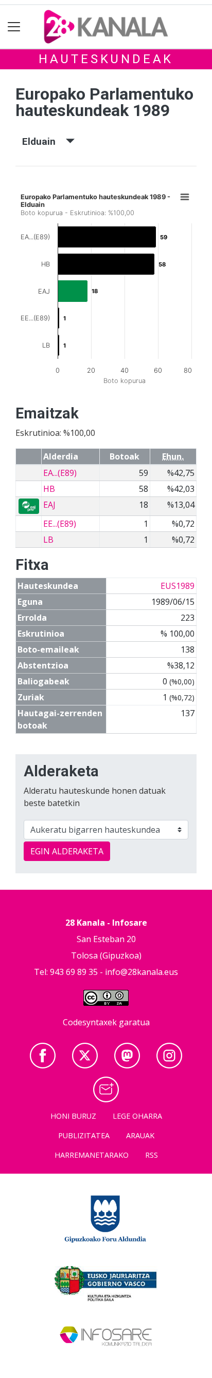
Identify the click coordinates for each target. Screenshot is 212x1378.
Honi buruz (73, 1116)
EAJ (49, 504)
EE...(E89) (59, 523)
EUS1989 (178, 585)
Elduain (44, 141)
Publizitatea (84, 1135)
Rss (151, 1155)
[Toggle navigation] (14, 27)
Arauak (140, 1135)
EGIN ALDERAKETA (66, 851)
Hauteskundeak (106, 59)
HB (49, 488)
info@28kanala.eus (141, 972)
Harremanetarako (92, 1155)
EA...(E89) (60, 473)
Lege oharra (137, 1116)
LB (48, 539)
